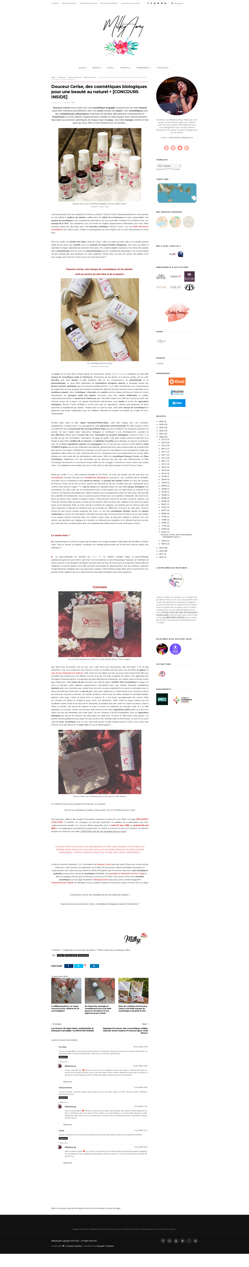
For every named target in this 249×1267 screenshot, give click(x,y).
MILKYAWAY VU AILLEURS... (130, 3)
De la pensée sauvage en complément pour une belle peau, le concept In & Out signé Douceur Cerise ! (98, 1009)
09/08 (164, 498)
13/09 (164, 482)
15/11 (164, 458)
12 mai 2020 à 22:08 (140, 1087)
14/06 (164, 519)
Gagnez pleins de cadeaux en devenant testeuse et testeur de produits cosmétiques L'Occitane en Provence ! (124, 1229)
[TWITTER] (182, 1241)
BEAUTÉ (96, 68)
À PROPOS (55, 3)
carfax (61, 1131)
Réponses (64, 1061)
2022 (161, 430)
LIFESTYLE (125, 68)
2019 (161, 548)
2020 (161, 437)
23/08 (164, 492)
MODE (110, 68)
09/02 (164, 543)
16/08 (164, 495)
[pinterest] (162, 3)
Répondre (63, 1057)
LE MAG (82, 68)
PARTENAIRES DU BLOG (88, 3)
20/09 (164, 479)
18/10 (164, 470)
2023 (161, 427)
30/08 (164, 489)
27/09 (164, 476)
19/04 (164, 529)
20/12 (164, 442)
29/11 (164, 451)
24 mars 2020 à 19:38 (140, 1047)
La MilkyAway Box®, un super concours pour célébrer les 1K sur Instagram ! (65, 1008)
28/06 (164, 513)
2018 (161, 551)
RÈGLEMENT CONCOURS (109, 3)
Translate (176, 169)
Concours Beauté (74, 77)
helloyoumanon (65, 1088)
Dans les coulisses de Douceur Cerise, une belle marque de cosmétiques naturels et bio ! (132, 1008)
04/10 (164, 473)
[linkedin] (165, 3)
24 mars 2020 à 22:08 (140, 1066)
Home (53, 77)
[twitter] (158, 3)
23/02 (164, 541)
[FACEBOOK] (163, 1241)
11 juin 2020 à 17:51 (140, 1130)
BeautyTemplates (74, 1246)
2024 (161, 424)
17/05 (164, 525)
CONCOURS (162, 68)
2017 (161, 554)
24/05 (164, 522)
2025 (161, 421)
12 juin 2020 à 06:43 (140, 1147)
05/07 (164, 510)
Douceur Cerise (90, 77)
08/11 (164, 461)
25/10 (164, 467)
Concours (61, 77)
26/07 (164, 504)
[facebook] (147, 3)
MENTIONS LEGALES (69, 3)
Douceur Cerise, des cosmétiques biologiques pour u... (176, 535)
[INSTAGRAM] (169, 1241)
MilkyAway (69, 1066)
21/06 (164, 516)
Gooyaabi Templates (105, 1246)
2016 (161, 557)
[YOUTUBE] (176, 1241)
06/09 (164, 485)
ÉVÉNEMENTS (143, 68)
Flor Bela (62, 1047)
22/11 (164, 455)
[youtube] (154, 3)
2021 (161, 433)
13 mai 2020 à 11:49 (140, 1106)
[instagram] (151, 3)
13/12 (164, 445)
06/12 (164, 448)
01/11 (164, 464)
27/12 (164, 439)
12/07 (164, 507)
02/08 (164, 501)
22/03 (164, 532)
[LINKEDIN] (195, 1241)
